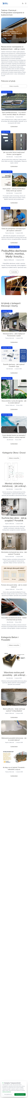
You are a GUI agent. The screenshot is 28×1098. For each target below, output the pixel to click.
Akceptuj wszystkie (20, 1094)
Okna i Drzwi (5, 132)
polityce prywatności (6, 1091)
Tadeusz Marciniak (9, 116)
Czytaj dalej (14, 272)
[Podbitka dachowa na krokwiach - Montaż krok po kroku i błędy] (14, 30)
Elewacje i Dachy (8, 28)
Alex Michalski (9, 156)
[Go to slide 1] (22, 41)
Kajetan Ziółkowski (7, 38)
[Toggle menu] (25, 3)
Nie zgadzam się (8, 1094)
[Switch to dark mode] (22, 3)
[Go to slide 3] (24, 41)
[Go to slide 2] (23, 41)
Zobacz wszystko (14, 86)
